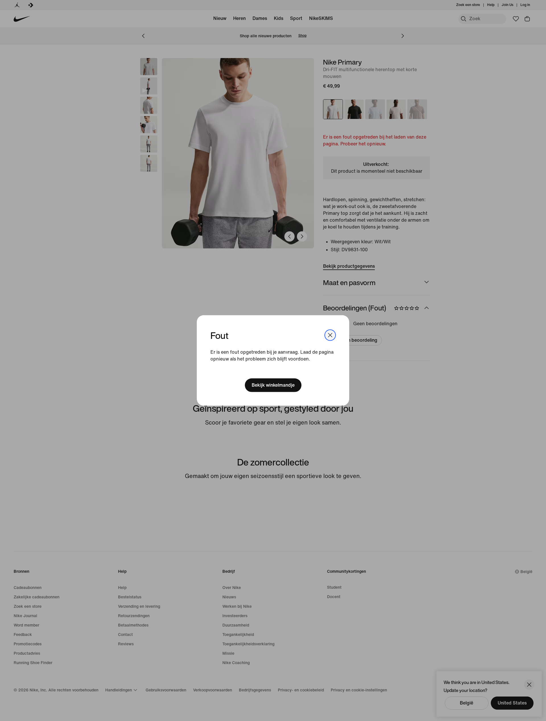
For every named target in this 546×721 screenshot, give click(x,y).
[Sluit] (330, 335)
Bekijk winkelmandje (273, 385)
